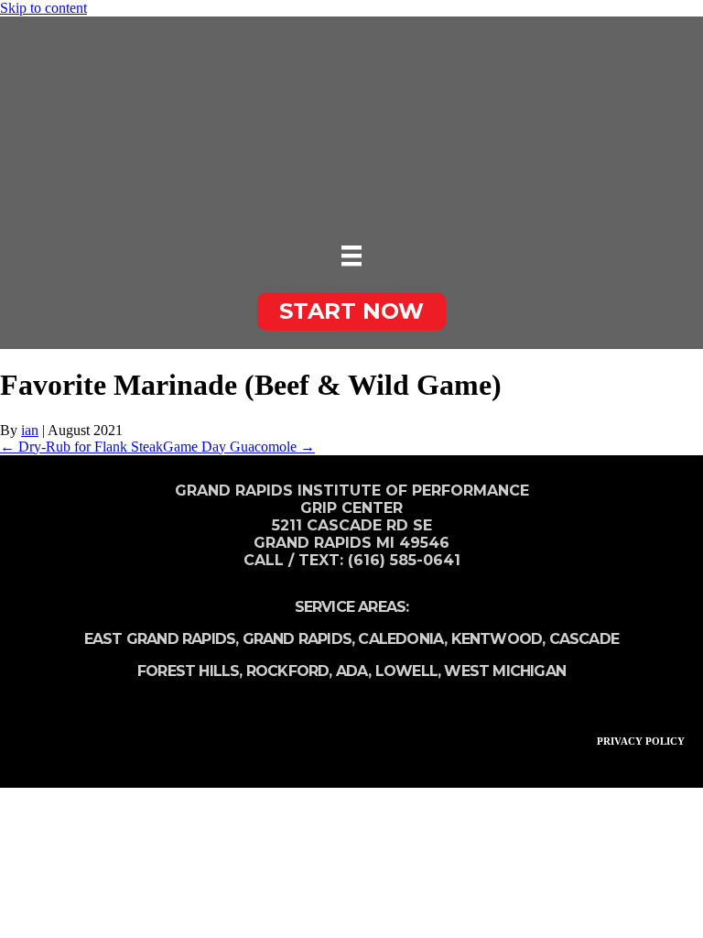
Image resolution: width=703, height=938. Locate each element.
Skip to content (43, 8)
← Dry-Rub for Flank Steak (81, 446)
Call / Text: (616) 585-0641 (351, 560)
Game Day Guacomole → (239, 446)
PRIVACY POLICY (641, 741)
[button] (351, 311)
